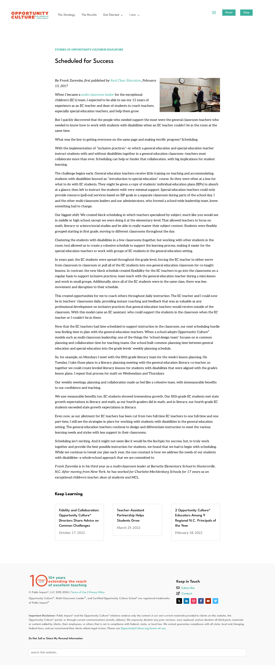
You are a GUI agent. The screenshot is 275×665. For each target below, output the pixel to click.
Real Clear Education (126, 81)
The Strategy (66, 15)
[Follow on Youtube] (208, 601)
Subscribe (188, 588)
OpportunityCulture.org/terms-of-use (143, 628)
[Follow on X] (179, 601)
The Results (89, 15)
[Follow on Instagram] (193, 601)
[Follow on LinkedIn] (186, 601)
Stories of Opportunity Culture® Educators (89, 49)
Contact (187, 593)
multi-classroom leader (97, 95)
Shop (246, 12)
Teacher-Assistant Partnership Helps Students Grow (130, 515)
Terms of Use (79, 592)
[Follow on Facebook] (201, 601)
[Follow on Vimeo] (215, 601)
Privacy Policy (97, 592)
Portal (228, 12)
